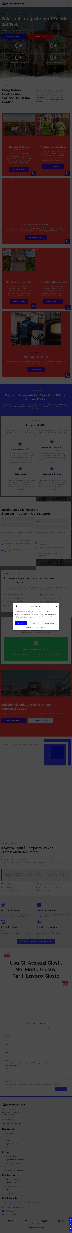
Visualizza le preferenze (49, 623)
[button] (56, 606)
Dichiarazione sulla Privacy (39, 627)
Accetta (20, 623)
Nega (33, 623)
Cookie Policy (28, 627)
